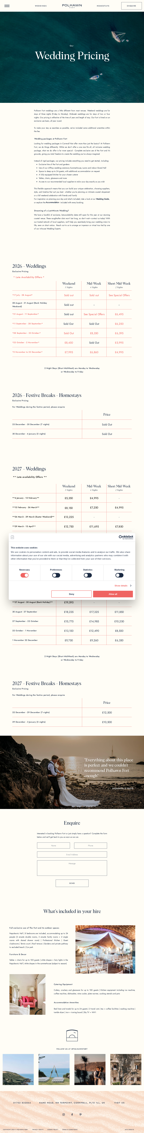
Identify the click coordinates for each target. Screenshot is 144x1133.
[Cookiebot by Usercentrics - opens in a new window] (121, 537)
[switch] (56, 575)
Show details (121, 585)
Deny (71, 594)
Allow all (113, 594)
